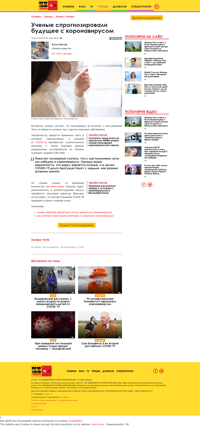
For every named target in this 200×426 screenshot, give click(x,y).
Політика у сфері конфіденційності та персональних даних (54, 400)
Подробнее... (76, 420)
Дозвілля (108, 371)
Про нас (34, 407)
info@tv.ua (48, 394)
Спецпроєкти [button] (141, 6)
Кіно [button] (82, 6)
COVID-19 (41, 142)
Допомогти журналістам (147, 17)
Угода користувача (38, 403)
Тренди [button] (103, 6)
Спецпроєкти (124, 371)
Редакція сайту (37, 410)
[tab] (144, 184)
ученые (37, 247)
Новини (100, 295)
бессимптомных (55, 186)
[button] (157, 6)
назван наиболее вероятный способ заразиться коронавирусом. (74, 212)
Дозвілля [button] (120, 6)
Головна (36, 16)
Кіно (81, 371)
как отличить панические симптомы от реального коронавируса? (75, 215)
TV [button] (91, 6)
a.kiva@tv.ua (65, 397)
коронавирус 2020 (73, 247)
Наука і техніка (65, 16)
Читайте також (104, 140)
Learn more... (98, 424)
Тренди (48, 16)
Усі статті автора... (62, 53)
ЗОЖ (53, 295)
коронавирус (51, 247)
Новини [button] (68, 6)
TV (88, 371)
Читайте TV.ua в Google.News (77, 225)
